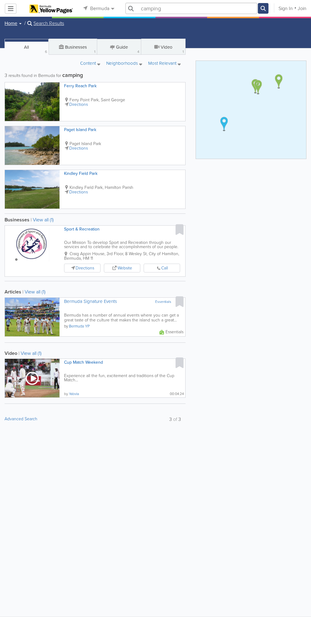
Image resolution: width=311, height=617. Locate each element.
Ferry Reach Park (80, 86)
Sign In (286, 8)
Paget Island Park (80, 130)
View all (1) (43, 219)
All (35, 49)
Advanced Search (21, 419)
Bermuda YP (79, 326)
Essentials (163, 301)
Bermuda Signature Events (90, 301)
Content (88, 64)
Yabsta (74, 394)
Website (125, 268)
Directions (78, 104)
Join (302, 8)
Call (164, 268)
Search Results (48, 23)
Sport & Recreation (82, 229)
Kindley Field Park (80, 173)
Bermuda (99, 8)
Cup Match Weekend (83, 362)
